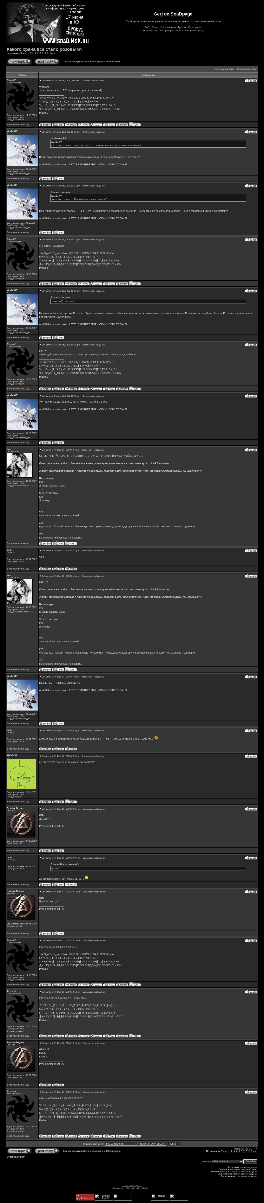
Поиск (155, 27)
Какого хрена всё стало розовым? (44, 49)
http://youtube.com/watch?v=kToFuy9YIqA (62, 998)
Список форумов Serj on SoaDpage (83, 61)
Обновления (113, 61)
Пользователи (168, 27)
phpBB (125, 1188)
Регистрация (195, 27)
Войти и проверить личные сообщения (175, 30)
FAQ (147, 27)
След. (52, 53)
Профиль (148, 30)
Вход (200, 30)
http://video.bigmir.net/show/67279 (58, 946)
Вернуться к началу (18, 124)
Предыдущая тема (224, 69)
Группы (182, 27)
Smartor (139, 1186)
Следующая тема (246, 69)
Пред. (23, 53)
